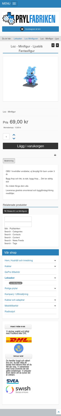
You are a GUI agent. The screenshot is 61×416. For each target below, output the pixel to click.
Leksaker (18, 38)
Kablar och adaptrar (15, 299)
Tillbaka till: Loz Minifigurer (16, 211)
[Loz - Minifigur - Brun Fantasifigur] (57, 45)
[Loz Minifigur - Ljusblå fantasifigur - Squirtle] (52, 45)
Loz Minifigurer (31, 38)
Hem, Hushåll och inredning (19, 260)
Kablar (8, 266)
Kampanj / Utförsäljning (16, 294)
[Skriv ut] (55, 154)
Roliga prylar (11, 288)
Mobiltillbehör (11, 305)
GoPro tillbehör (12, 272)
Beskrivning (8, 160)
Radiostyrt (10, 311)
